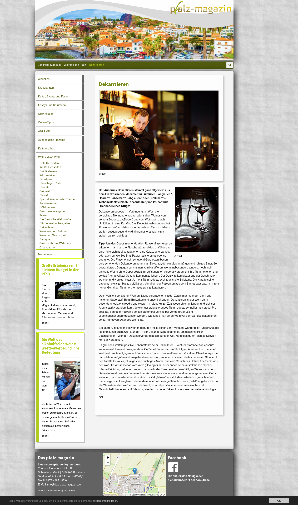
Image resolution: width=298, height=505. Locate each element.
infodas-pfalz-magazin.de (64, 484)
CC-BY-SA (160, 494)
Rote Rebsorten (49, 163)
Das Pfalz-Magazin (49, 65)
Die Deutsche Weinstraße (55, 219)
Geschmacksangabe (52, 211)
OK (279, 500)
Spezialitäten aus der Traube (57, 199)
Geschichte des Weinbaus (55, 243)
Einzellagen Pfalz (50, 183)
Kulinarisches (46, 148)
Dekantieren (46, 227)
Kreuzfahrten (46, 87)
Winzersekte (47, 175)
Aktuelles (43, 79)
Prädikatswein (48, 171)
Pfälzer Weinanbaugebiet (55, 223)
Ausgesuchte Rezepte (51, 140)
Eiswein (44, 195)
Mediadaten (45, 254)
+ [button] (108, 457)
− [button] (108, 463)
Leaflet (125, 494)
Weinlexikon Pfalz (75, 65)
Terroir (43, 215)
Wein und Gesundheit (52, 235)
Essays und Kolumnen (52, 105)
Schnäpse (45, 179)
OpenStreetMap (138, 494)
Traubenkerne (48, 203)
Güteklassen (47, 207)
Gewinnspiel (45, 114)
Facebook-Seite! (200, 480)
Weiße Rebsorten (50, 167)
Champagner (47, 247)
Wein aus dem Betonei (53, 231)
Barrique (44, 239)
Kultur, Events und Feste (53, 96)
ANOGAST (45, 131)
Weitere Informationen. (105, 500)
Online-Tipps (46, 122)
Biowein (44, 187)
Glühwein (45, 191)
